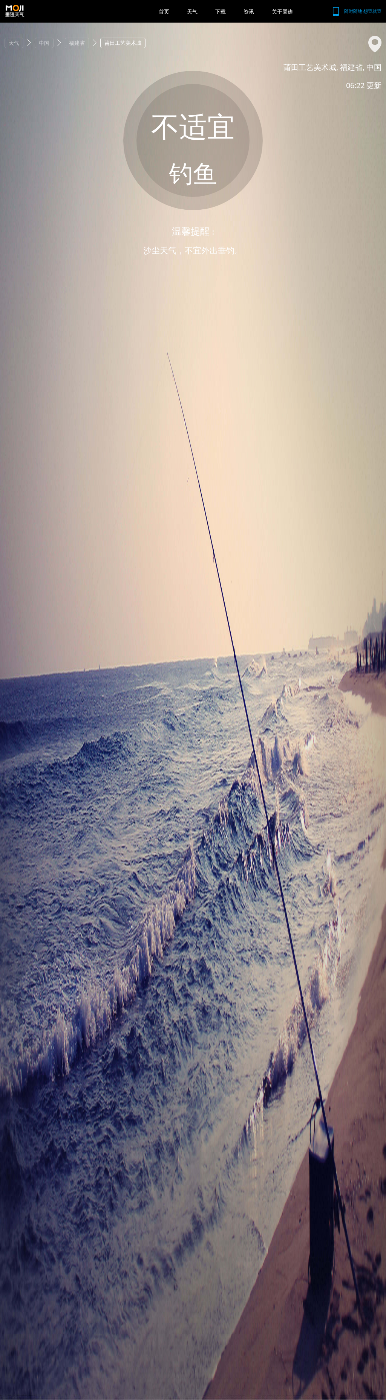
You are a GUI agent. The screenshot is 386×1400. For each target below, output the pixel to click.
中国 (44, 42)
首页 (164, 11)
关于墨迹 (282, 11)
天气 (192, 11)
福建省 (77, 42)
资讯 (249, 11)
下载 (220, 11)
